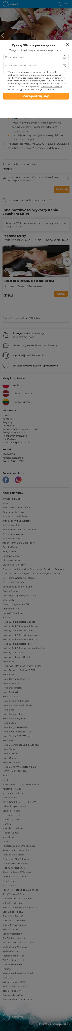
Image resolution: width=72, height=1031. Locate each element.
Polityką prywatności (51, 86)
